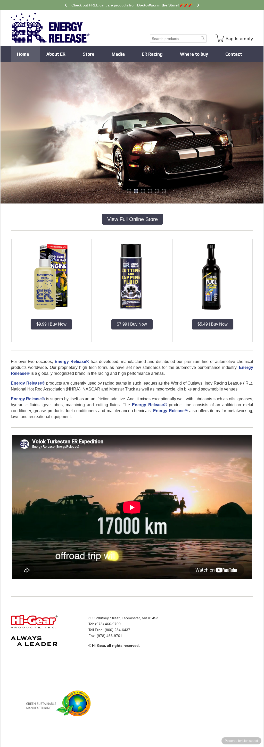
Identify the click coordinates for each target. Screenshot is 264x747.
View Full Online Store (132, 219)
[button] (235, 38)
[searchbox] (178, 39)
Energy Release (50, 28)
